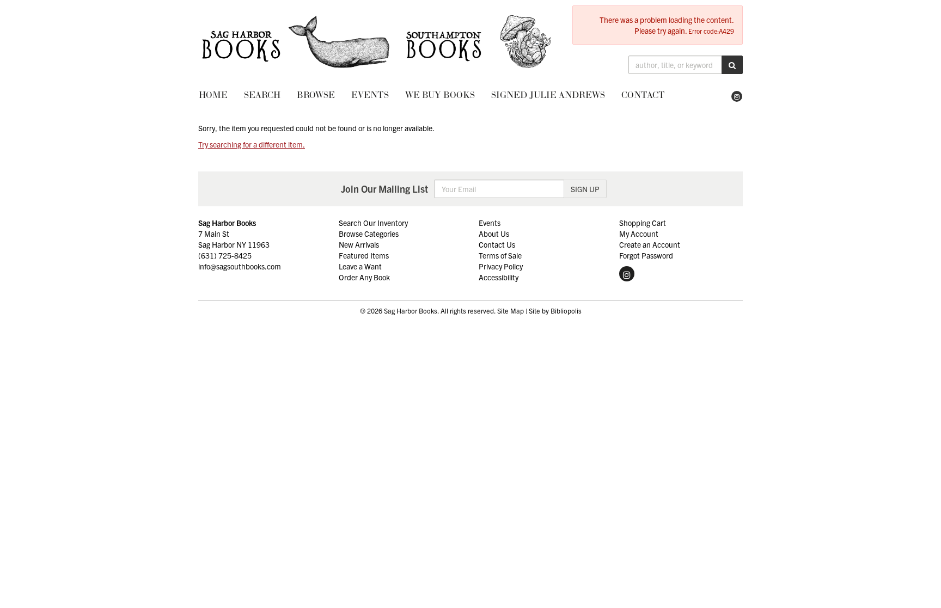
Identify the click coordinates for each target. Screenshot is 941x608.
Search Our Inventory (373, 223)
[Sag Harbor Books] (377, 42)
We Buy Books (440, 94)
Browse (316, 94)
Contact (643, 94)
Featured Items (364, 255)
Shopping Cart (642, 223)
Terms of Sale (500, 255)
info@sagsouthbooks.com (239, 266)
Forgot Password (646, 255)
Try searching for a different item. (251, 144)
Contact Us (497, 244)
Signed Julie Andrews (548, 94)
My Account (638, 233)
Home (213, 94)
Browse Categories (369, 233)
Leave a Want (360, 266)
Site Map (510, 310)
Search (262, 94)
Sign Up (585, 189)
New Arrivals (359, 244)
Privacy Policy (501, 266)
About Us (494, 233)
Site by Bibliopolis (555, 310)
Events (370, 94)
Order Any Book (364, 277)
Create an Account (649, 244)
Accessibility (498, 277)
